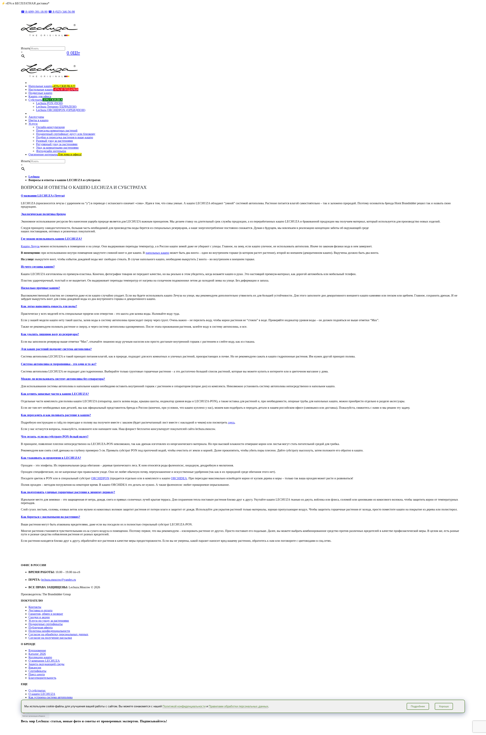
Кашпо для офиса (39, 96)
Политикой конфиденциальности (184, 706)
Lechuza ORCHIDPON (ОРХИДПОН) (60, 110)
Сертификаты (37, 671)
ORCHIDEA (179, 478)
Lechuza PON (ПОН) (49, 103)
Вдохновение (37, 650)
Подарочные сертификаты (45, 624)
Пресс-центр (36, 674)
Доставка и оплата (40, 610)
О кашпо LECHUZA (41, 694)
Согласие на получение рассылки (50, 637)
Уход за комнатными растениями (57, 147)
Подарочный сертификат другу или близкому (65, 134)
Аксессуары (36, 116)
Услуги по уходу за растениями (48, 620)
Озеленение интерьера (55, 154)
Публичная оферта (40, 627)
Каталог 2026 (37, 653)
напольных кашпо (157, 252)
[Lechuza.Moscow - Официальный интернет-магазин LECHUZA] (49, 35)
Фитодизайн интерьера (51, 151)
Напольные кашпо (51, 86)
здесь (231, 422)
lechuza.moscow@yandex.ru (58, 579)
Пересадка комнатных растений (56, 130)
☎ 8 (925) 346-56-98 (61, 11)
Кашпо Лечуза (30, 246)
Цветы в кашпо (38, 120)
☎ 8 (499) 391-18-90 (34, 11)
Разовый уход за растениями (54, 140)
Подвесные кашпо (40, 93)
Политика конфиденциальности (49, 630)
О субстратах (37, 690)
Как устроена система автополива (50, 697)
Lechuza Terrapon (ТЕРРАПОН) (56, 106)
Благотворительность (42, 677)
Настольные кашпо (53, 89)
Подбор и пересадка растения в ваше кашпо (64, 137)
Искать (25, 48)
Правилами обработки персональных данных (238, 706)
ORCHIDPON (100, 478)
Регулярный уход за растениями (56, 144)
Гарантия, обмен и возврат (45, 613)
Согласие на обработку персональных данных (58, 634)
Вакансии (34, 667)
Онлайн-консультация (50, 127)
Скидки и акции (39, 617)
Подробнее (418, 706)
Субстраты (45, 99)
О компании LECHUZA (44, 660)
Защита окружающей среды (46, 664)
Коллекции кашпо (40, 657)
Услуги (33, 123)
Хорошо (444, 706)
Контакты (34, 607)
